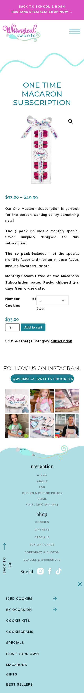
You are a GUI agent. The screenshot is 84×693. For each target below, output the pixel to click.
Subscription (61, 341)
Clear (40, 308)
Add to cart (33, 327)
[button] (70, 121)
